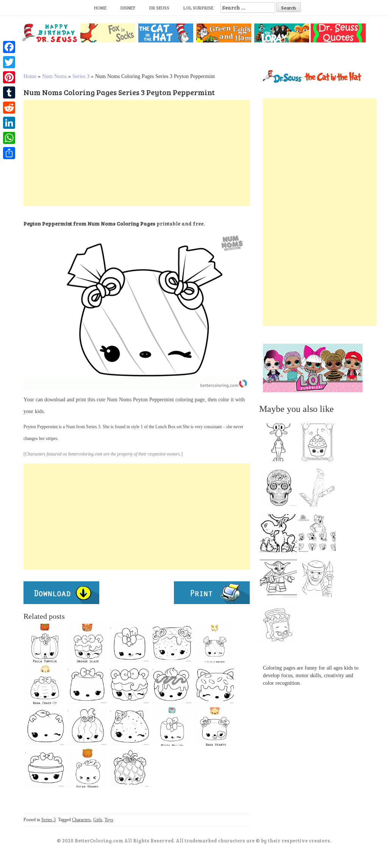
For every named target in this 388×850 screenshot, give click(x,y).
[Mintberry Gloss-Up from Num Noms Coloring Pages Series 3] (45, 768)
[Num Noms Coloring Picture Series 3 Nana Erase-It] (45, 685)
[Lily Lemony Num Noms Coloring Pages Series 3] (214, 643)
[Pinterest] (9, 77)
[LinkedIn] (9, 122)
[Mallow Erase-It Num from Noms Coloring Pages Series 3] (87, 685)
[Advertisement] (136, 153)
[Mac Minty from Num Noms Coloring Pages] (172, 685)
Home (100, 8)
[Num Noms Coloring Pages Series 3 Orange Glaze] (87, 643)
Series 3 (80, 76)
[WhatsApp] (9, 138)
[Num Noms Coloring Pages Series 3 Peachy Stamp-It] (45, 726)
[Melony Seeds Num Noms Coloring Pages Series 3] (87, 726)
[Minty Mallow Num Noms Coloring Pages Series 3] (172, 726)
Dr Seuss (159, 8)
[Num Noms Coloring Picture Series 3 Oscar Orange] (87, 768)
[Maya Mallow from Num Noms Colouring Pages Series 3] (129, 643)
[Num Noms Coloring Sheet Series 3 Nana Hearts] (214, 726)
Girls (97, 819)
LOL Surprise (198, 8)
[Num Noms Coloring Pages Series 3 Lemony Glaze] (214, 685)
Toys (109, 819)
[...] (281, 444)
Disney (127, 8)
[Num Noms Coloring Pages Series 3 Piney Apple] (129, 768)
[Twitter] (9, 62)
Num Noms (54, 76)
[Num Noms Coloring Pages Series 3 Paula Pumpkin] (45, 643)
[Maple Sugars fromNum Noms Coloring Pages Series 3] (129, 685)
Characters (81, 819)
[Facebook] (9, 47)
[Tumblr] (9, 92)
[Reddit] (9, 107)
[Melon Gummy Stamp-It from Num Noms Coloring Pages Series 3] (129, 726)
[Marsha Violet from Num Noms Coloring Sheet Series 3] (172, 643)
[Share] (9, 153)
